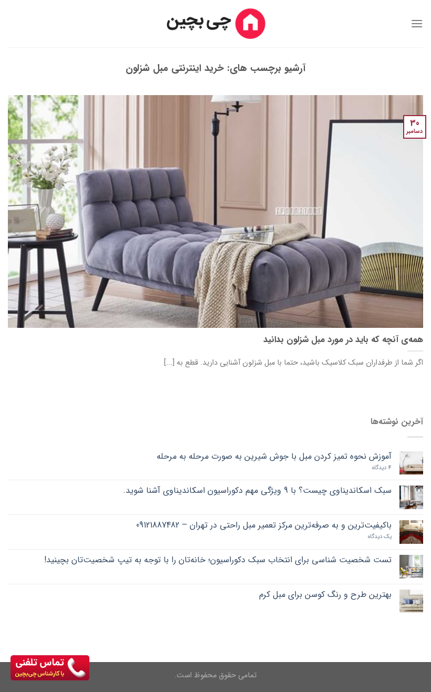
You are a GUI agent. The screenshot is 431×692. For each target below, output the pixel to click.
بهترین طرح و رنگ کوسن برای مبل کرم (325, 595)
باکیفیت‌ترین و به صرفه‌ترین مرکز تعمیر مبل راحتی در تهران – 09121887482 (264, 525)
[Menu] (417, 23)
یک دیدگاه (380, 536)
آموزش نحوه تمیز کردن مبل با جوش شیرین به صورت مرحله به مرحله (274, 456)
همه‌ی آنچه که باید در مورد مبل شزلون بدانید (343, 340)
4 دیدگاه (382, 467)
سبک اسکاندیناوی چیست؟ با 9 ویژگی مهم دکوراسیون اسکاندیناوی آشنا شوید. (257, 490)
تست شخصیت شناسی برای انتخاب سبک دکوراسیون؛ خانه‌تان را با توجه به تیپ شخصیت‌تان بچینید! (218, 560)
